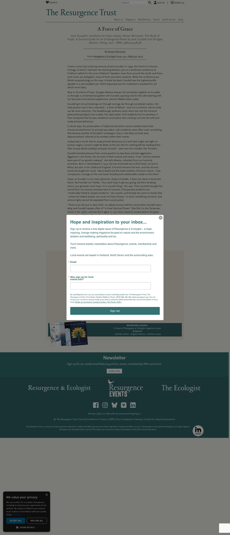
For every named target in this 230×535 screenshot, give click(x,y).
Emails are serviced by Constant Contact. (91, 302)
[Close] (161, 217)
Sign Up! (115, 311)
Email (73, 262)
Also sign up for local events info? (81, 278)
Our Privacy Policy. (114, 302)
